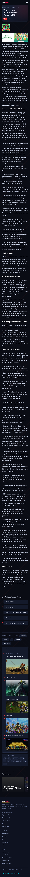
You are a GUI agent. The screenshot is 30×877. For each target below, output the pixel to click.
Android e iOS (5, 826)
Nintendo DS (5, 842)
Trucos (13, 7)
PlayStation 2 (5, 833)
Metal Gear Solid (6, 863)
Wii (25, 761)
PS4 (9, 758)
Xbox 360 (18, 761)
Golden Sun (9, 618)
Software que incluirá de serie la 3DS (16, 612)
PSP (3, 845)
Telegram (18, 639)
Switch (22, 758)
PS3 (13, 761)
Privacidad (10, 873)
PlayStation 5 (5, 815)
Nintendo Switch (6, 820)
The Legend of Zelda (7, 857)
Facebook (5, 639)
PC (4, 761)
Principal (6, 7)
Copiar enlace (6, 643)
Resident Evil (5, 860)
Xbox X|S (15, 758)
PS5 (5, 758)
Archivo (4, 873)
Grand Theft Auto (6, 855)
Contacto (16, 873)
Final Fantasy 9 (10, 607)
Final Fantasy (5, 852)
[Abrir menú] (26, 2)
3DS (18, 7)
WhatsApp (23, 635)
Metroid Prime (10, 601)
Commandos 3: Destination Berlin (15, 623)
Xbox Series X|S (6, 817)
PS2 (5, 764)
